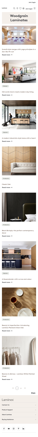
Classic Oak (6, 184)
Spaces (5, 132)
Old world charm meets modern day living (18, 92)
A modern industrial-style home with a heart (19, 138)
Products (6, 178)
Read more (6, 55)
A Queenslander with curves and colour (17, 279)
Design (5, 86)
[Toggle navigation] (35, 8)
